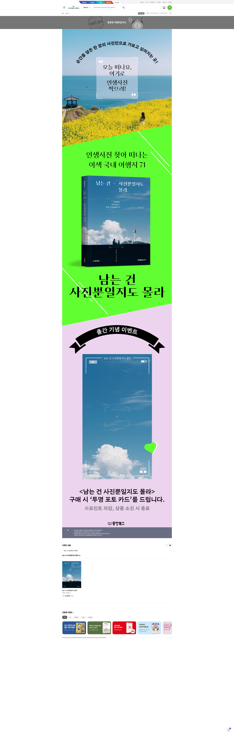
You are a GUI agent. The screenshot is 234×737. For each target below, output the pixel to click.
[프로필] (169, 7)
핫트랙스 (108, 2)
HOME (62, 13)
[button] (170, 637)
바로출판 (116, 2)
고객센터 (170, 2)
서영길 (63, 593)
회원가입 (142, 2)
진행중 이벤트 (67, 612)
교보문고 (84, 2)
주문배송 (159, 2)
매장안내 (164, 2)
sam (100, 2)
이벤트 (67, 13)
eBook (93, 2)
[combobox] (86, 7)
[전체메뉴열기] (64, 7)
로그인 (147, 2)
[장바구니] (164, 7)
